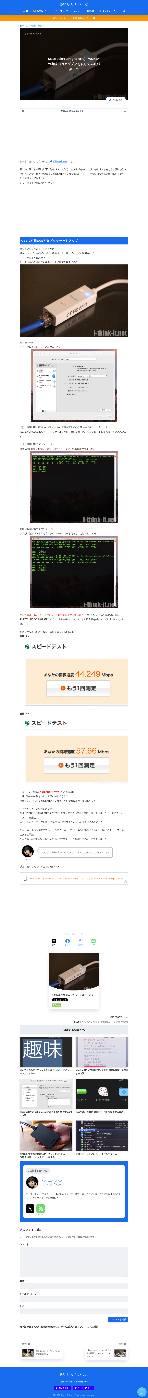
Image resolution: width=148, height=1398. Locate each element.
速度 (126, 1021)
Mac (126, 1017)
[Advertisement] (74, 136)
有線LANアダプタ (111, 1021)
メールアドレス (28, 1294)
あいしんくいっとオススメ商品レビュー (73, 18)
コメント (25, 1244)
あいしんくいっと (74, 4)
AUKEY (87, 1021)
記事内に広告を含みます (72, 111)
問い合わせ (64, 1388)
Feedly (40, 1214)
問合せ (90, 11)
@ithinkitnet (59, 161)
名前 (23, 1281)
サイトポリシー (109, 11)
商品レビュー (43, 11)
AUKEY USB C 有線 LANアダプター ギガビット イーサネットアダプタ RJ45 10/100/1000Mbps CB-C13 (76, 878)
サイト (23, 1306)
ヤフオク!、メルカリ (68, 11)
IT (27, 11)
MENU (142, 1394)
